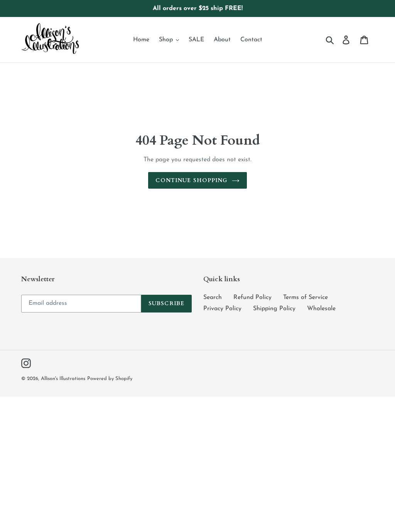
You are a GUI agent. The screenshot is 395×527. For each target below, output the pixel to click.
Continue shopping (191, 180)
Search (212, 297)
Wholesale (321, 309)
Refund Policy (252, 297)
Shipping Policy (274, 309)
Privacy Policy (222, 309)
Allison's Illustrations (63, 378)
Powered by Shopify (109, 378)
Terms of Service (305, 297)
